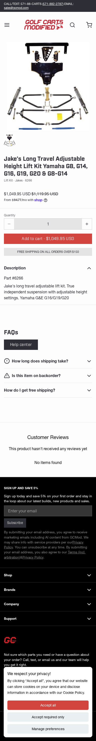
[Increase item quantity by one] (87, 224)
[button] (48, 239)
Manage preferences (48, 729)
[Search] (70, 25)
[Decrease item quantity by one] (9, 224)
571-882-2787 (53, 4)
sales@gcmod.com (16, 8)
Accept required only (48, 717)
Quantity (9, 215)
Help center (21, 344)
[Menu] (9, 25)
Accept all (48, 705)
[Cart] (87, 25)
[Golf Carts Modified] (44, 25)
